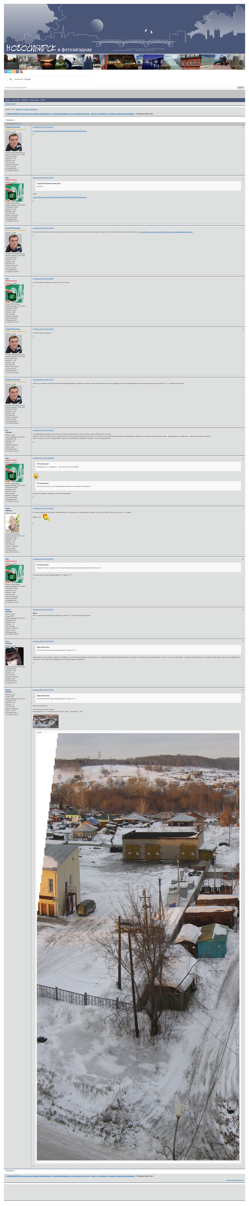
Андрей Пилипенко (12, 127)
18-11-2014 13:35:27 (47, 609)
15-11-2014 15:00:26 (47, 278)
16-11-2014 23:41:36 (47, 430)
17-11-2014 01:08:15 (47, 508)
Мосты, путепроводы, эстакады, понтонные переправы (112, 114)
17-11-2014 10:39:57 (47, 559)
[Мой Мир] (17, 71)
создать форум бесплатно (235, 1180)
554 (6, 430)
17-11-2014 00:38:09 (47, 458)
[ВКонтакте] (6, 71)
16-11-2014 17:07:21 (47, 379)
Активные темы (10, 103)
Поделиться (37, 127)
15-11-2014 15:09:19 (47, 329)
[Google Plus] (21, 71)
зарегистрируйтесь (31, 109)
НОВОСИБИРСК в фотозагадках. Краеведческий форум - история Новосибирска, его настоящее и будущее (48, 114)
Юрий (7, 508)
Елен (7, 641)
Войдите (19, 109)
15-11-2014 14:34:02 (47, 228)
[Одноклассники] (13, 71)
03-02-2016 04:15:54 (47, 641)
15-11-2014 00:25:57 (47, 127)
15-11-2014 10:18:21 (47, 177)
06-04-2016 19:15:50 (47, 690)
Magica (8, 610)
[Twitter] (9, 71)
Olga (7, 178)
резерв (39, 732)
